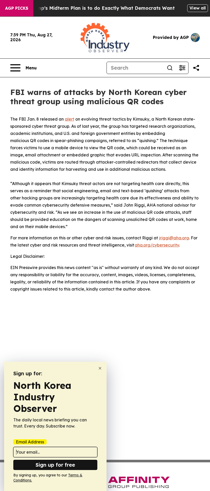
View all (198, 7)
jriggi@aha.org (174, 237)
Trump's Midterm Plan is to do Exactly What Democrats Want (102, 8)
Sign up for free (55, 465)
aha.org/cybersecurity (157, 245)
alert (69, 119)
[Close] (100, 368)
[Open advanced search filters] (182, 68)
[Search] (170, 68)
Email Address (30, 441)
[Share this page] (196, 68)
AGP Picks (16, 8)
